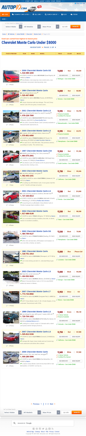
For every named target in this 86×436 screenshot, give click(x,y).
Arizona (60, 99)
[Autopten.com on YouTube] (46, 428)
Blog (65, 14)
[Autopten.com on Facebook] (34, 428)
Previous (35, 404)
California (61, 179)
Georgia (60, 280)
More (4, 19)
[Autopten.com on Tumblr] (49, 428)
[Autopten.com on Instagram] (40, 428)
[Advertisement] (43, 61)
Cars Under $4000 (73, 123)
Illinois (60, 300)
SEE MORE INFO (63, 75)
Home (6, 14)
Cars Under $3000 (68, 300)
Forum (75, 14)
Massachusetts (62, 123)
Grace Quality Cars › (41, 120)
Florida (60, 199)
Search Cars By (52, 14)
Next (52, 404)
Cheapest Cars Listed (21, 14)
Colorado (61, 324)
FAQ (47, 431)
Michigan (60, 79)
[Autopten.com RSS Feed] (52, 428)
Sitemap (37, 431)
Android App (30, 431)
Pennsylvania (62, 141)
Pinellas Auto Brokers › (43, 200)
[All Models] (32, 27)
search (75, 26)
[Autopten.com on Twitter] (43, 428)
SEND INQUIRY (76, 75)
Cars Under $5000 (70, 79)
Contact (57, 431)
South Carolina (62, 163)
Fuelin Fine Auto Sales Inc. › (44, 140)
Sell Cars (37, 14)
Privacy (51, 431)
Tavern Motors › (40, 160)
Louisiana (61, 260)
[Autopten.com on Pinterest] (37, 428)
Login (83, 3)
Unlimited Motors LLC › (33, 321)
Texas (59, 219)
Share (78, 3)
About (43, 431)
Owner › (28, 77)
